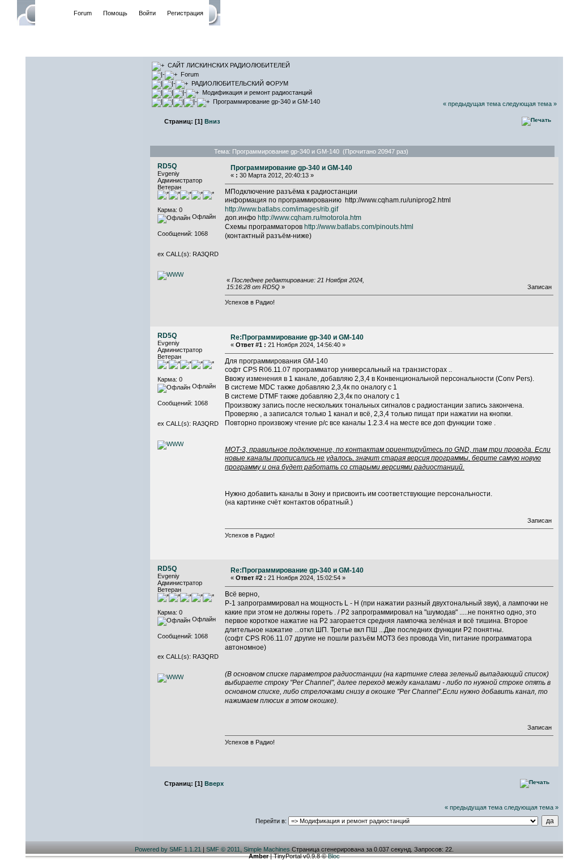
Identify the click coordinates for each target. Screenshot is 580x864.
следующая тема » (529, 103)
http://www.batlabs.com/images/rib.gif (281, 209)
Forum (83, 13)
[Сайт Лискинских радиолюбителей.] (170, 274)
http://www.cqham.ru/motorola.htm (309, 218)
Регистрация (185, 13)
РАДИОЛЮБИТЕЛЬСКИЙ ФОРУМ (239, 83)
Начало (51, 13)
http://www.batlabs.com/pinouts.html (358, 227)
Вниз (212, 121)
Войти (147, 13)
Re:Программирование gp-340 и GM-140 (297, 337)
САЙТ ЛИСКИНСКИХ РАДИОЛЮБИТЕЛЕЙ (229, 65)
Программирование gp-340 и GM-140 (266, 101)
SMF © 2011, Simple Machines (248, 849)
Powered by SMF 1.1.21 (168, 849)
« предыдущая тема (472, 103)
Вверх (214, 783)
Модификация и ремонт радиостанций (257, 92)
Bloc (334, 856)
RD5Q (167, 166)
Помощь (115, 13)
